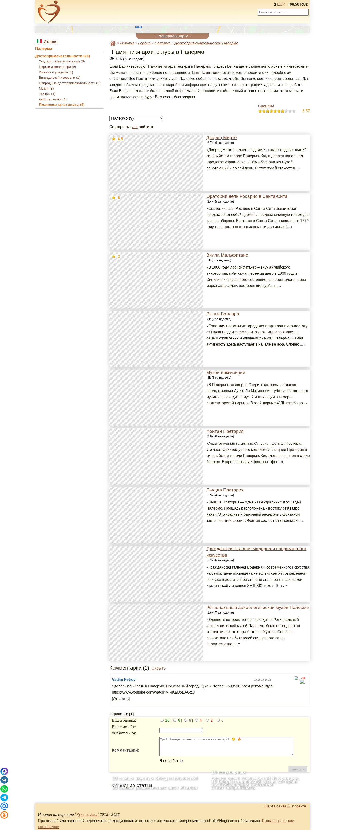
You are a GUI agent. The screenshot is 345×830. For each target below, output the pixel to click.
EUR (281, 4)
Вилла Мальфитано (227, 255)
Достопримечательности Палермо (206, 43)
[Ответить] (121, 699)
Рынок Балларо (222, 313)
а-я (135, 127)
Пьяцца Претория (225, 489)
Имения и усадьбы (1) (56, 72)
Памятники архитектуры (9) (61, 104)
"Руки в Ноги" (87, 815)
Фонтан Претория (225, 431)
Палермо (43, 48)
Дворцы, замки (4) (53, 99)
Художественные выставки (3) (62, 61)
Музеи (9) (46, 88)
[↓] (303, 683)
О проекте (297, 806)
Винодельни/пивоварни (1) (59, 77)
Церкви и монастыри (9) (57, 67)
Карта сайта (275, 806)
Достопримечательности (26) (62, 56)
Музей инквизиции (225, 372)
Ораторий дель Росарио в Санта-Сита (247, 196)
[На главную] (49, 12)
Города (144, 43)
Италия (127, 43)
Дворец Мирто (221, 137)
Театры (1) (47, 94)
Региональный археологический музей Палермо (257, 607)
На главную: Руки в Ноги (112, 43)
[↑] (297, 679)
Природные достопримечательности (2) (69, 83)
